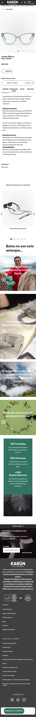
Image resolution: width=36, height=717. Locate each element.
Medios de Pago (7, 651)
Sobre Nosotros (7, 609)
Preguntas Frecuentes (9, 643)
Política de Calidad (8, 675)
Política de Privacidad (9, 671)
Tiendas (4, 625)
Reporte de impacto (8, 630)
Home (3, 9)
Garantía (5, 655)
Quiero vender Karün (9, 613)
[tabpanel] (18, 32)
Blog (4, 621)
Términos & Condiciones (10, 667)
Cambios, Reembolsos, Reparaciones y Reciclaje (17, 659)
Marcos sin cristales (18, 83)
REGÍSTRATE (27, 553)
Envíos (4, 663)
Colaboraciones (7, 617)
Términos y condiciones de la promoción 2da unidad (16, 684)
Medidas (8, 71)
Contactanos (6, 647)
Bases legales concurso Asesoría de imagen (16, 680)
